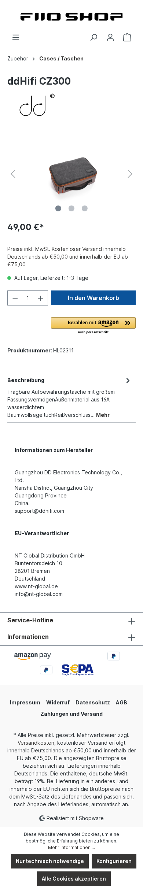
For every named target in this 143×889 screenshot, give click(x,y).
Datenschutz (93, 702)
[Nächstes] (130, 174)
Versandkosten (36, 743)
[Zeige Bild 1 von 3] (58, 208)
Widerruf (58, 702)
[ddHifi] (71, 105)
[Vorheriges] (12, 174)
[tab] (69, 397)
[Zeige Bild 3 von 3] (85, 208)
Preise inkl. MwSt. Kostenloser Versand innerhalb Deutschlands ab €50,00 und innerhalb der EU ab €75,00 (67, 256)
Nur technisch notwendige (50, 861)
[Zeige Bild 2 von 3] (71, 208)
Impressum (25, 702)
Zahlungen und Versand (71, 714)
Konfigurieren (114, 861)
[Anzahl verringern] (15, 297)
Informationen (28, 636)
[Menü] (15, 37)
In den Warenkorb (93, 297)
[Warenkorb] (127, 37)
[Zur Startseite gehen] (71, 17)
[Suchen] (93, 37)
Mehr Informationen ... (71, 847)
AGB (121, 702)
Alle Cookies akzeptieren (74, 878)
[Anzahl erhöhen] (40, 297)
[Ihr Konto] (110, 37)
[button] (93, 326)
